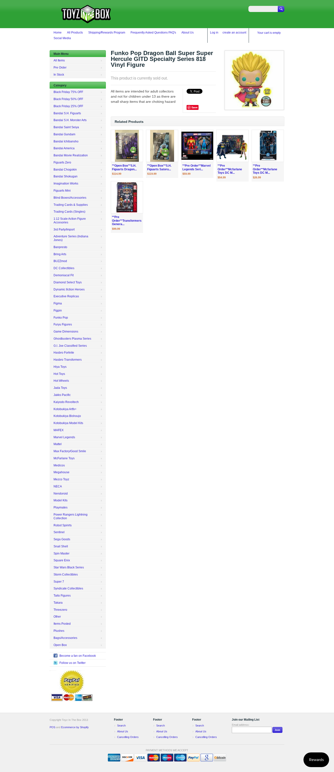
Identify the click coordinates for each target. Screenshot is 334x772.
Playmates (60, 507)
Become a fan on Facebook (77, 655)
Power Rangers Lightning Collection (71, 516)
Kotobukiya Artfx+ (65, 409)
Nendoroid (61, 493)
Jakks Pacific (62, 395)
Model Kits (60, 500)
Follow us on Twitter (72, 663)
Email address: (240, 724)
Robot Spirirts (63, 525)
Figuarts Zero (62, 162)
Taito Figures (62, 595)
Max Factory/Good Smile (70, 451)
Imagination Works (66, 183)
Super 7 (59, 581)
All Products (75, 32)
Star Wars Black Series (69, 567)
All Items (59, 60)
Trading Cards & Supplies (71, 205)
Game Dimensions (66, 331)
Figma (58, 303)
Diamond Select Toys (68, 282)
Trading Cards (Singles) (69, 211)
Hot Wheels (61, 380)
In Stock (59, 74)
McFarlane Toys (64, 458)
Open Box (60, 645)
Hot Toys (59, 374)
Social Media (62, 38)
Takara (58, 602)
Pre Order (60, 67)
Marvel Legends (64, 437)
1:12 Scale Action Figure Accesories (70, 220)
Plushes (59, 631)
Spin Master (61, 553)
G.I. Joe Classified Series (70, 345)
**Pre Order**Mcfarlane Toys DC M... (230, 169)
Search (121, 725)
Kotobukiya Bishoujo (67, 416)
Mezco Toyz (61, 479)
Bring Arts (60, 254)
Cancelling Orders (128, 737)
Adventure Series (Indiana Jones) (71, 238)
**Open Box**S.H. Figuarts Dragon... (124, 167)
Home (58, 32)
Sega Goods (62, 539)
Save (194, 107)
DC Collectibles (64, 268)
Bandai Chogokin (65, 169)
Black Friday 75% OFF (68, 92)
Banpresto (60, 247)
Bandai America (64, 148)
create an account (234, 32)
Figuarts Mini (62, 190)
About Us (187, 32)
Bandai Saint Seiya (66, 127)
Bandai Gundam (64, 134)
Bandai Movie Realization (71, 155)
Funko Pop (61, 317)
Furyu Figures (63, 324)
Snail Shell (61, 546)
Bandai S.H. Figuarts (67, 113)
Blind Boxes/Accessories (70, 197)
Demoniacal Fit (64, 275)
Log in (214, 32)
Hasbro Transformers (68, 359)
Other (57, 616)
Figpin (58, 310)
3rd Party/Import (64, 229)
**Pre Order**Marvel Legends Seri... (196, 167)
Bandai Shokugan (66, 176)
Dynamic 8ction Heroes (69, 289)
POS (52, 727)
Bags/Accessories (65, 638)
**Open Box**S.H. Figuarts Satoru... (159, 167)
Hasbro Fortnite (64, 352)
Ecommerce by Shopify (75, 727)
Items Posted (62, 623)
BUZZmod (60, 261)
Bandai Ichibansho (66, 141)
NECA (58, 486)
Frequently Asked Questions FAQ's (153, 32)
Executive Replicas (66, 296)
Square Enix (62, 560)
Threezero (60, 609)
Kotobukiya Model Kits (68, 423)
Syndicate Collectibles (68, 588)
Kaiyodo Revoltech (66, 402)
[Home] (86, 21)
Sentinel (59, 532)
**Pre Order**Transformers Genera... (127, 220)
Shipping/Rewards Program (106, 32)
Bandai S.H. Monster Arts (70, 120)
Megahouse (61, 472)
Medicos (59, 465)
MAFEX (59, 430)
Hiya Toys (60, 367)
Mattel (58, 444)
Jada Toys (60, 388)
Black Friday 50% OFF (68, 99)
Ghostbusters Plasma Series (72, 338)
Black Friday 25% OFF (68, 106)
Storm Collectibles (66, 574)
